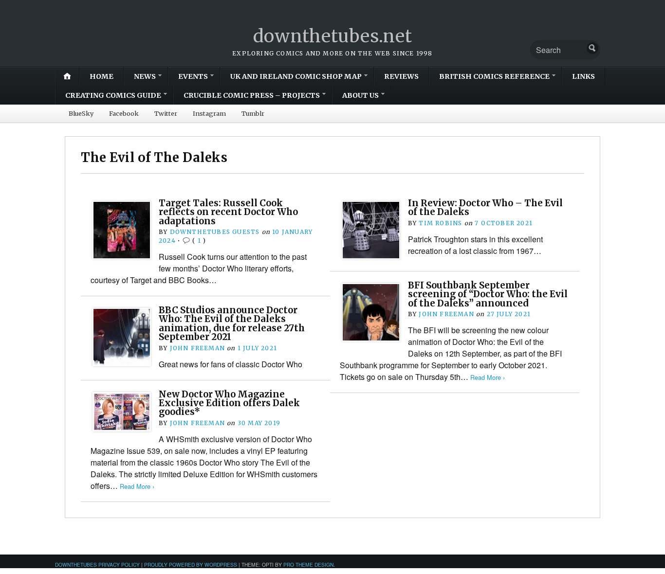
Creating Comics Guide (113, 95)
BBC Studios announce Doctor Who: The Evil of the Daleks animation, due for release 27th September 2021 (232, 323)
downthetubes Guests (215, 231)
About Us (360, 95)
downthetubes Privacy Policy (97, 564)
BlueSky (81, 113)
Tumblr (252, 113)
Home (101, 76)
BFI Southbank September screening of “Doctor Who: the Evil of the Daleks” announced (488, 294)
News (145, 76)
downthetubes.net (332, 36)
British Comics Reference (494, 76)
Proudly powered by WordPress (190, 564)
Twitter (165, 113)
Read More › (487, 377)
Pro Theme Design (308, 564)
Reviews (401, 76)
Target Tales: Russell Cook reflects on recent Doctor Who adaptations (228, 212)
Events (193, 76)
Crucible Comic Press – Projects (252, 95)
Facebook (124, 113)
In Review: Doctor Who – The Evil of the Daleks (485, 207)
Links (583, 76)
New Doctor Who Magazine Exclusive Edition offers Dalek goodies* (229, 403)
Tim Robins (440, 223)
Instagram (209, 113)
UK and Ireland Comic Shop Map (296, 76)
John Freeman (446, 314)
